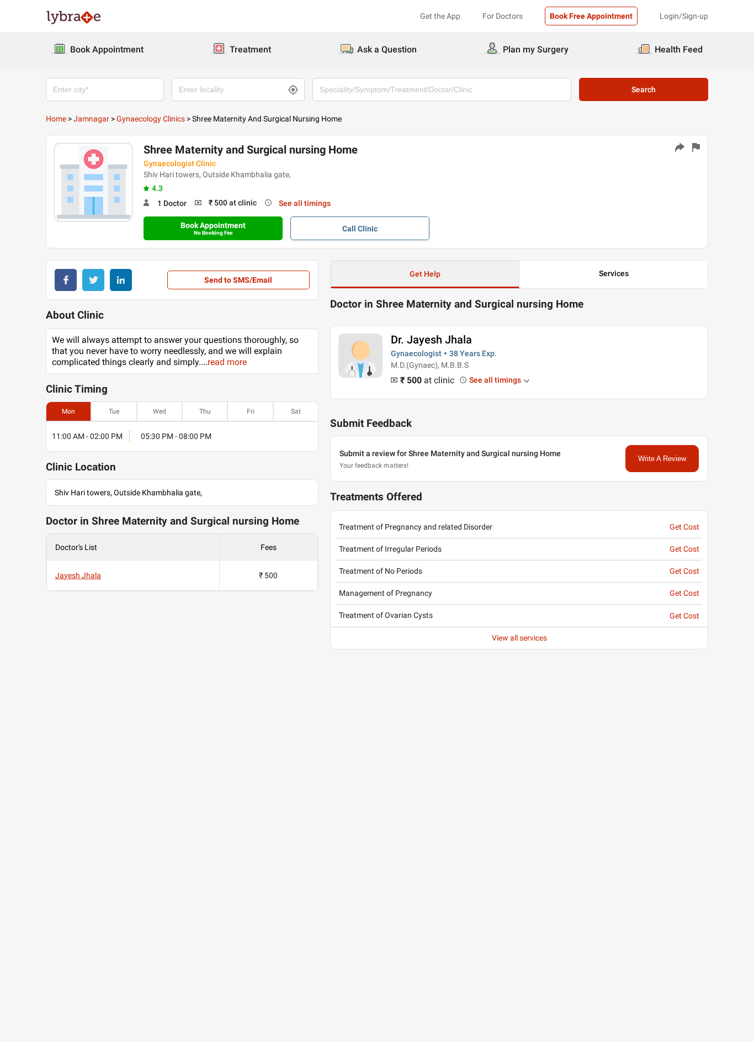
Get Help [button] (425, 273)
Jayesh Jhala (78, 575)
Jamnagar (91, 118)
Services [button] (614, 273)
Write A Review (662, 458)
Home (56, 118)
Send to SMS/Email (238, 280)
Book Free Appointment (591, 16)
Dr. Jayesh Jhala (431, 339)
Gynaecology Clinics (150, 118)
